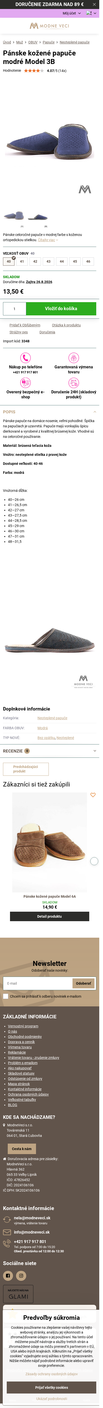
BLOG (12, 1105)
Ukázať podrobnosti (51, 1399)
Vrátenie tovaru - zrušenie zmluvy (33, 1058)
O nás (12, 1031)
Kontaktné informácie (25, 1089)
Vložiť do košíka (61, 308)
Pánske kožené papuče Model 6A (50, 896)
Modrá (43, 728)
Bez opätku (46, 738)
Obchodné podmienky (25, 1037)
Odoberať (83, 983)
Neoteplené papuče (52, 718)
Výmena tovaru (20, 1047)
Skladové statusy (21, 1073)
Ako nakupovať (20, 1068)
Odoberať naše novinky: (50, 970)
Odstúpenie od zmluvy (25, 1079)
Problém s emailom (23, 1063)
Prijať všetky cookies (51, 1388)
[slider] (34, 71)
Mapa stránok (19, 1084)
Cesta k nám (22, 1149)
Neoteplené (65, 738)
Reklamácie (17, 1052)
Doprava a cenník (21, 1042)
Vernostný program (23, 1026)
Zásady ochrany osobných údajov (52, 1374)
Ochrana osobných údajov (28, 1094)
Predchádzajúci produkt (25, 769)
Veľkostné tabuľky (22, 1100)
